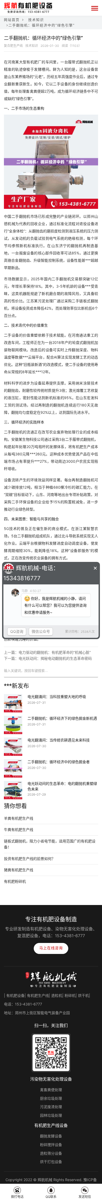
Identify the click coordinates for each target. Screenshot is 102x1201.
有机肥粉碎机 (15, 881)
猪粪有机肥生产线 (18, 870)
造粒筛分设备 (51, 1153)
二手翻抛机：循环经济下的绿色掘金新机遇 (62, 718)
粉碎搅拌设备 (51, 1144)
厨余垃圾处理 (51, 1098)
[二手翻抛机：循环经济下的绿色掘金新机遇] (13, 719)
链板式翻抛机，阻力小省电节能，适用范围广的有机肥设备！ (49, 844)
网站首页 (12, 20)
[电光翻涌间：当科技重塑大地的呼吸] (13, 697)
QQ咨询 (16, 631)
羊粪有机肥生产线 (18, 818)
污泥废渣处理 (51, 1106)
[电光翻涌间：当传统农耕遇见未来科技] (13, 741)
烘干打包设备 (51, 1161)
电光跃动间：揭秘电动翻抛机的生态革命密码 (55, 658)
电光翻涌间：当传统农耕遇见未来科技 (58, 740)
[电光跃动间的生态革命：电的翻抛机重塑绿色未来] (13, 784)
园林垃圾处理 (51, 1115)
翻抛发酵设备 (51, 1136)
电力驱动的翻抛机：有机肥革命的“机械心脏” (55, 652)
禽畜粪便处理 (51, 1089)
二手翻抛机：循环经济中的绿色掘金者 (58, 762)
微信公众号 (41, 631)
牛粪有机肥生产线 (18, 829)
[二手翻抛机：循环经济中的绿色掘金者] (13, 762)
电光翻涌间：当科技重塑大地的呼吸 (56, 697)
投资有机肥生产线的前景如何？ (29, 858)
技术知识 (36, 20)
